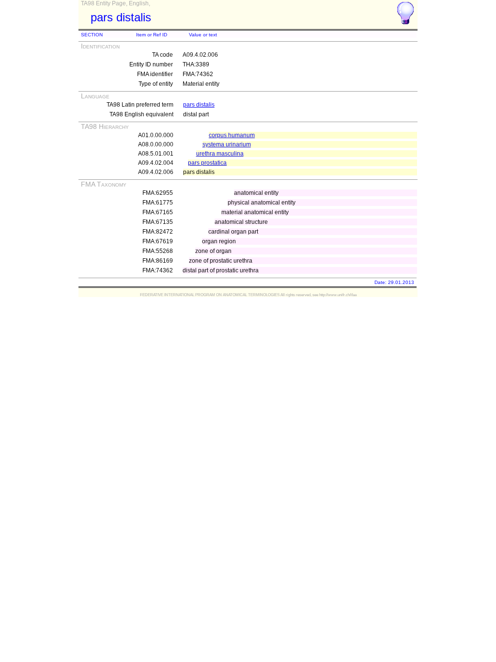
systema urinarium (226, 144)
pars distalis (199, 104)
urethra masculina (220, 153)
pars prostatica (207, 162)
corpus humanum (232, 135)
